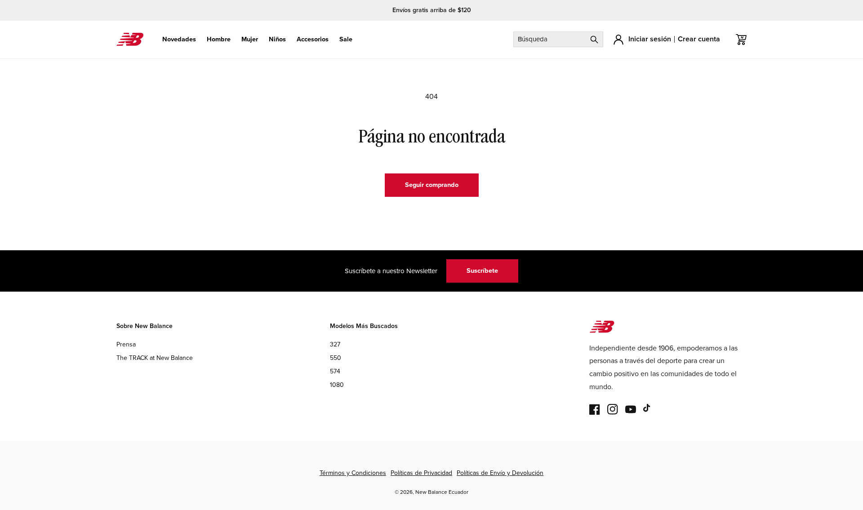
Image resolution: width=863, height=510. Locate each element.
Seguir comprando (431, 185)
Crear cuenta (699, 39)
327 (335, 344)
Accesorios (313, 39)
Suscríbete (482, 270)
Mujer (249, 39)
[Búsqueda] (594, 39)
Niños (277, 39)
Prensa (126, 344)
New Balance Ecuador (441, 492)
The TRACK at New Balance (154, 358)
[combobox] (558, 39)
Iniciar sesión (649, 39)
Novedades (179, 39)
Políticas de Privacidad (421, 473)
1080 (337, 385)
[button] (179, 39)
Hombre (219, 39)
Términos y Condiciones (353, 473)
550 (335, 358)
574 (335, 372)
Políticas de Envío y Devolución (500, 473)
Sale (345, 39)
